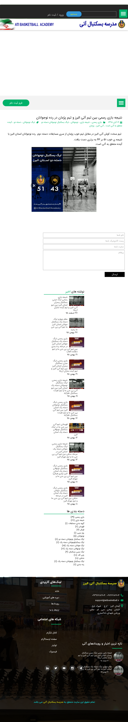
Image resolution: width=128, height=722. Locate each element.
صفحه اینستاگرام (49, 639)
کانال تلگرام (51, 633)
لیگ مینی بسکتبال (74, 551)
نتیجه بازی (85, 122)
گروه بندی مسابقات (74, 523)
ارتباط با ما (54, 610)
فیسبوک (53, 651)
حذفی (79, 558)
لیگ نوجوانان (29, 122)
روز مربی (79, 532)
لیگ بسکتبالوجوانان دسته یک (70, 542)
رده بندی (79, 564)
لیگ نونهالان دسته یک (72, 548)
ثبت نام (52, 15)
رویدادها (55, 603)
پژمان (91, 125)
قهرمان (79, 526)
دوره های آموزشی (51, 597)
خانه (57, 591)
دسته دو (17, 122)
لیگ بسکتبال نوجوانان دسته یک (69, 561)
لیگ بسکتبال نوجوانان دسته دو (55, 122)
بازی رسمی (97, 122)
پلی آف (79, 555)
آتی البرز (100, 125)
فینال (80, 529)
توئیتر (54, 645)
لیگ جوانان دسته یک (73, 545)
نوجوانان (74, 122)
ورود (61, 15)
